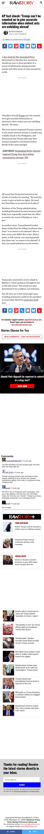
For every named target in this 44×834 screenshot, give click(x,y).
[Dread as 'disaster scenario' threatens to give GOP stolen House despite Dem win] (8, 560)
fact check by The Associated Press (19, 57)
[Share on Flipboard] (16, 46)
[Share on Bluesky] (33, 46)
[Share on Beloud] (39, 46)
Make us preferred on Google (17, 40)
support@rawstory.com (33, 319)
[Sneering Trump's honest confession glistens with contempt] (8, 543)
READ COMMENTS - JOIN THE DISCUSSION (22, 337)
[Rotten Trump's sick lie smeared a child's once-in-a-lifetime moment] (8, 527)
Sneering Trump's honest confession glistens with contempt (24, 542)
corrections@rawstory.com (22, 324)
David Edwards (17, 31)
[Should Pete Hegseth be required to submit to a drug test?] (22, 357)
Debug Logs (33, 822)
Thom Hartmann (21, 523)
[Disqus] (22, 424)
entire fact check (31, 299)
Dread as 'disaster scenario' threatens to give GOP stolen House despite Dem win (26, 562)
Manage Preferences (20, 822)
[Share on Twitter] (10, 46)
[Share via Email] (27, 46)
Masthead (30, 820)
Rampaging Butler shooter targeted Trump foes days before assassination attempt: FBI (21, 154)
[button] (41, 2)
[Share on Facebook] (4, 46)
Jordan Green (20, 556)
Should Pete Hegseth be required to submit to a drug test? (22, 378)
